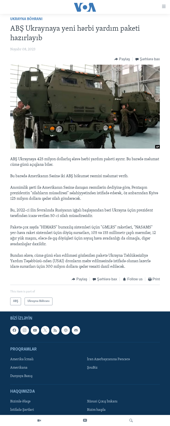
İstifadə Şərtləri (22, 410)
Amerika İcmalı (22, 359)
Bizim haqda (96, 410)
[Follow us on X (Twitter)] (45, 330)
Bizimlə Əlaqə (20, 401)
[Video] (39, 420)
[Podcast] (65, 330)
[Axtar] (131, 420)
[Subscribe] (76, 330)
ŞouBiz (92, 367)
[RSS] (55, 330)
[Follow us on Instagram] (24, 330)
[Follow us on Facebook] (14, 330)
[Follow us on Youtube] (35, 330)
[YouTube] (85, 420)
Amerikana (18, 367)
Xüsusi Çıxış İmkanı (102, 401)
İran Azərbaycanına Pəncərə (108, 359)
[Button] (122, 59)
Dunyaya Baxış (21, 376)
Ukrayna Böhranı (26, 19)
